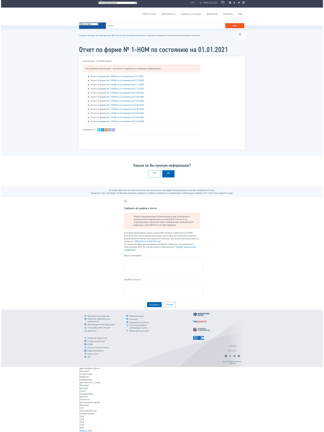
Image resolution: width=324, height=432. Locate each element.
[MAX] (113, 129)
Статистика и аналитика (135, 35)
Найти (234, 26)
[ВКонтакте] (102, 129)
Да (168, 172)
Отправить (154, 304)
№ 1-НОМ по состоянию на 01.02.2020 (125, 121)
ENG (240, 14)
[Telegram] (109, 129)
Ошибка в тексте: (132, 279)
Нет (154, 172)
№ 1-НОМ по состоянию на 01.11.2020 (125, 84)
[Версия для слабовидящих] (193, 2)
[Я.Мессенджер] (98, 129)
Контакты (228, 14)
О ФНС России (149, 14)
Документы (212, 14)
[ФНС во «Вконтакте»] (230, 3)
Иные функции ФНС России (110, 35)
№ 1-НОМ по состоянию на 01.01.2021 (125, 76)
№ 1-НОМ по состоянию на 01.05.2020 (125, 109)
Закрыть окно (86, 430)
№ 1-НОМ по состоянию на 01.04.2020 (125, 113)
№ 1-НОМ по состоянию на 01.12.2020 (125, 80)
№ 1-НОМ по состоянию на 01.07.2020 (125, 100)
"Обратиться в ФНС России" (147, 241)
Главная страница (87, 35)
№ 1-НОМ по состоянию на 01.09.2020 (125, 92)
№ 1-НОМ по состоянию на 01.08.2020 (125, 96)
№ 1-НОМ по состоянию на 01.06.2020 (125, 105)
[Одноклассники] (106, 129)
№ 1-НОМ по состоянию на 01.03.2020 (125, 117)
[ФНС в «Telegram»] (239, 3)
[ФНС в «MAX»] (243, 3)
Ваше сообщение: (133, 255)
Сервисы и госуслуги (191, 14)
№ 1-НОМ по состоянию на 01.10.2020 (125, 88)
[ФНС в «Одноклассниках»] (234, 3)
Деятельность (168, 14)
